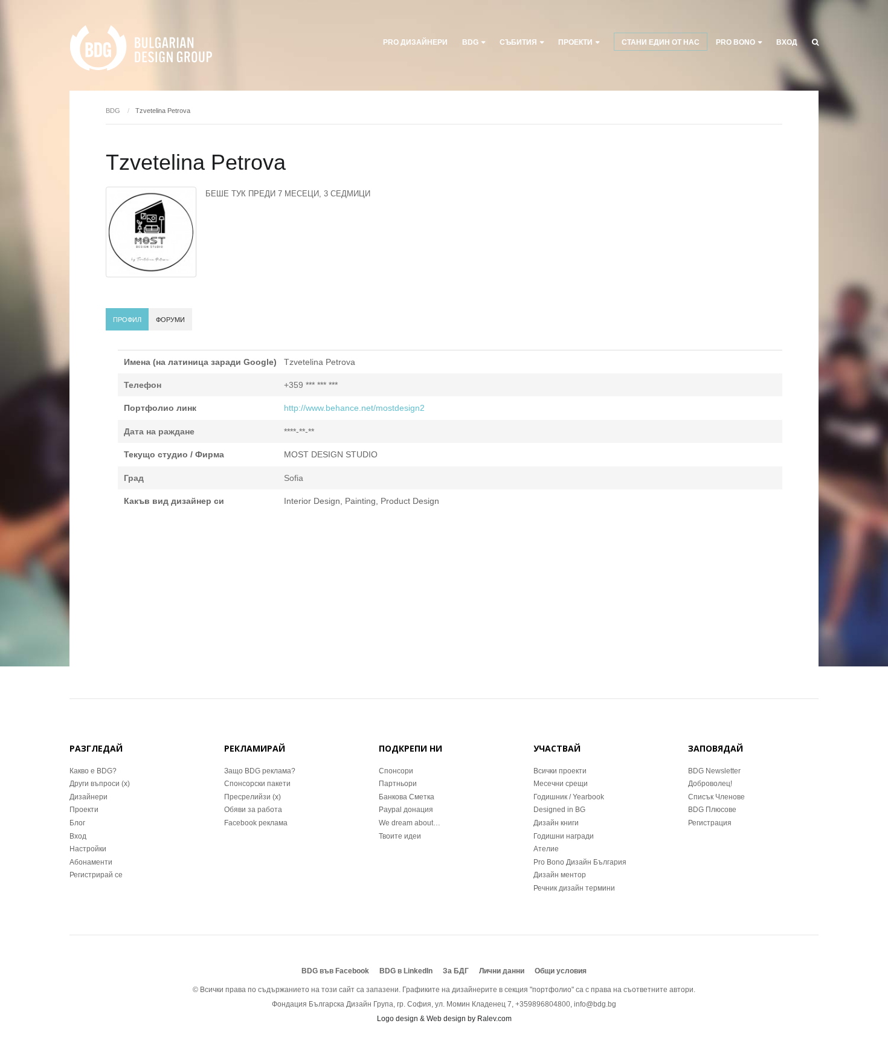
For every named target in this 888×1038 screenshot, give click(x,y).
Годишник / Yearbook (568, 797)
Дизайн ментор (559, 875)
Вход (786, 42)
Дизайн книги (556, 823)
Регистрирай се (96, 875)
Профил (127, 319)
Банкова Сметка (406, 797)
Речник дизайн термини (574, 888)
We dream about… (409, 823)
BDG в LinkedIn (406, 971)
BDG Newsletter (714, 771)
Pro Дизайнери (415, 42)
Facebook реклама (256, 823)
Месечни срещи (560, 783)
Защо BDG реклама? (259, 771)
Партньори (398, 783)
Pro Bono (735, 42)
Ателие (546, 849)
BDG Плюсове (712, 809)
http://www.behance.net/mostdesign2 (354, 408)
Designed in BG (559, 809)
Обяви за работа (253, 809)
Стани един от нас (661, 42)
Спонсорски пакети (257, 783)
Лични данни (501, 971)
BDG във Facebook (335, 971)
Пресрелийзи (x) (252, 797)
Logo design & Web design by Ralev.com (444, 1018)
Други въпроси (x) (99, 783)
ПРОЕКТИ (575, 42)
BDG (470, 42)
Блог (77, 823)
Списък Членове (716, 797)
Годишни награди (563, 836)
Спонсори (396, 771)
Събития (518, 42)
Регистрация (710, 823)
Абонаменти (90, 862)
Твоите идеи (400, 836)
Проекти (83, 809)
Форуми (170, 319)
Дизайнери (88, 797)
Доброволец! (710, 783)
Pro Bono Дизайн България (579, 862)
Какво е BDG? (93, 771)
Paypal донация (406, 809)
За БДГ (456, 971)
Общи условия (561, 971)
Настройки (87, 849)
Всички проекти (560, 771)
